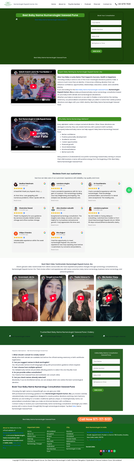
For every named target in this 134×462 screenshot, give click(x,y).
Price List (97, 4)
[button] (81, 4)
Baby (74, 406)
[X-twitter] (101, 454)
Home (53, 4)
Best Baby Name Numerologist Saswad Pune (92, 90)
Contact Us (107, 4)
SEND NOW (96, 51)
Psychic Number (74, 4)
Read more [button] (17, 200)
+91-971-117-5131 (95, 440)
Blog (4, 448)
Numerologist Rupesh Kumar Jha (25, 4)
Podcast (88, 4)
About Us (62, 4)
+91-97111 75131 (124, 4)
